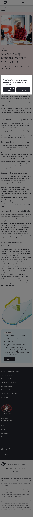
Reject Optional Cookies (9, 89)
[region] (16, 85)
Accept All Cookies (23, 89)
